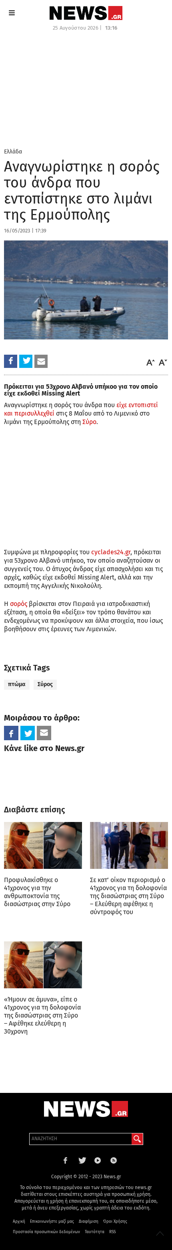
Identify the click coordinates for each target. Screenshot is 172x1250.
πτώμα (17, 684)
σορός (18, 604)
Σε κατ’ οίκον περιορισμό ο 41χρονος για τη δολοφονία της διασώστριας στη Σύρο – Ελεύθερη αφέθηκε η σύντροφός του (128, 896)
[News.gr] (86, 13)
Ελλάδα (13, 151)
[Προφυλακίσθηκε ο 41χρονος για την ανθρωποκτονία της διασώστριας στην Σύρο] (43, 845)
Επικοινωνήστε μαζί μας (52, 1221)
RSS (112, 1232)
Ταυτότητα (94, 1232)
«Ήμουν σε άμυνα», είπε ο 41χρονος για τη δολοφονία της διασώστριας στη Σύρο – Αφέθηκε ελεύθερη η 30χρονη (42, 1015)
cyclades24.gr (110, 552)
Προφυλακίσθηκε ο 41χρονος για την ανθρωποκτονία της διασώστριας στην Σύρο (37, 892)
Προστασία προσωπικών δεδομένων (46, 1232)
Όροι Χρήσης (115, 1221)
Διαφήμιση (88, 1221)
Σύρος (45, 684)
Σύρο (89, 422)
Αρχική (19, 1221)
